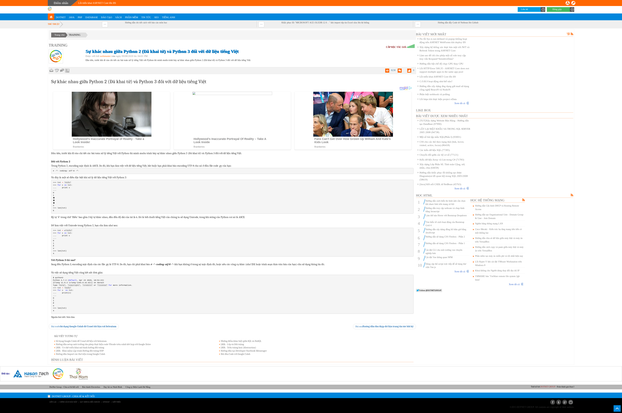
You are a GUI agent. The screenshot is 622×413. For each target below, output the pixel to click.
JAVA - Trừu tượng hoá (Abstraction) (238, 347)
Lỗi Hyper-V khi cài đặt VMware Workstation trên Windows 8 (498, 263)
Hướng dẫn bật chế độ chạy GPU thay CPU (441, 63)
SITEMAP (106, 402)
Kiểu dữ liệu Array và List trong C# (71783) (442, 159)
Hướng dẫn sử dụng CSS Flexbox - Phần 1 (445, 243)
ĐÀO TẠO (106, 17)
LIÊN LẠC (53, 402)
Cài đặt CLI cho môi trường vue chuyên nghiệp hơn (444, 251)
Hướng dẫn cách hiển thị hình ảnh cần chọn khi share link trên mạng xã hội (445, 202)
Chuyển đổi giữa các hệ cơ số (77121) (439, 154)
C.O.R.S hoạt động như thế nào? (436, 81)
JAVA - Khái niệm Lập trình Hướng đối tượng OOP (80, 350)
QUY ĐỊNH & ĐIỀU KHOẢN (90, 402)
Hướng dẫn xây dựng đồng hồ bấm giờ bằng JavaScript (446, 231)
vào (113, 56)
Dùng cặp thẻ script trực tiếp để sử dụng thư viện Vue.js (446, 265)
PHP (80, 17)
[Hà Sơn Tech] (30, 373)
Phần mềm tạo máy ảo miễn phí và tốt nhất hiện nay (499, 256)
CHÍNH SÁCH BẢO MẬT (68, 402)
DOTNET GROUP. (552, 387)
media (570, 402)
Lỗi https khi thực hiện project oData (438, 99)
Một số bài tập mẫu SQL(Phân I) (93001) (440, 137)
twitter (558, 402)
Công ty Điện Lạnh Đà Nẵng (137, 387)
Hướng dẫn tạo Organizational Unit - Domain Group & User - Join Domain (499, 216)
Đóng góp (557, 9)
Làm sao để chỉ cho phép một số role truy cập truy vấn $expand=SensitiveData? (443, 57)
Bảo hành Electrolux (91, 387)
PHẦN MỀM (131, 17)
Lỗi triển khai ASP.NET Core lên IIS (97, 3)
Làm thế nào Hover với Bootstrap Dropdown (446, 215)
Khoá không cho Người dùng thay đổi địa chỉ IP (497, 270)
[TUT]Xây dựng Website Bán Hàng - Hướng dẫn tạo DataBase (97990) (444, 122)
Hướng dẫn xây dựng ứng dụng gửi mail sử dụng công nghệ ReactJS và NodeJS (444, 88)
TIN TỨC (146, 17)
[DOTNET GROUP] (51, 16)
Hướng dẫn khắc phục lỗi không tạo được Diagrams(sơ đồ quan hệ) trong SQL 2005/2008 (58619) (444, 176)
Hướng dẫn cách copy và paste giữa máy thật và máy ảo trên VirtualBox (499, 249)
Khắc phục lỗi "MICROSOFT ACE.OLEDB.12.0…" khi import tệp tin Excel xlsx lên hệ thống (325, 22)
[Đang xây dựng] (62, 71)
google (564, 402)
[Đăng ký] (568, 3)
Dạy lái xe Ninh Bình (113, 387)
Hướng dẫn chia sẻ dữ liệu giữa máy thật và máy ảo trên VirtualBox (499, 240)
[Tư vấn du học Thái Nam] (77, 373)
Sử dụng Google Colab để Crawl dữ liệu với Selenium (81, 341)
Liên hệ (524, 9)
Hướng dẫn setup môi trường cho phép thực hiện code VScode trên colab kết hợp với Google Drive (103, 344)
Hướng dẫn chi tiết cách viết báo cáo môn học (146, 22)
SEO (156, 17)
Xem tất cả (459, 103)
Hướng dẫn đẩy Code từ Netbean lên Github (458, 22)
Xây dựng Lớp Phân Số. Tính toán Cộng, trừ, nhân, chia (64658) (442, 166)
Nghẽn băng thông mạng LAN (489, 223)
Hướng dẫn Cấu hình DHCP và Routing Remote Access (497, 208)
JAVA (72, 17)
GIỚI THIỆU (116, 402)
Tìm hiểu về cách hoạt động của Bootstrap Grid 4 (445, 224)
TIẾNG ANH (168, 17)
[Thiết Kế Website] (56, 373)
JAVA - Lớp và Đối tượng (232, 344)
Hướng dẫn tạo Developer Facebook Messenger (244, 350)
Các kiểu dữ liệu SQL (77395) (435, 150)
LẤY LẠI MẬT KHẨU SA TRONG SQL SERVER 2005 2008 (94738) (445, 131)
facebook (552, 402)
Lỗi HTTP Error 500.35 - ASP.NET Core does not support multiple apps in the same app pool (444, 70)
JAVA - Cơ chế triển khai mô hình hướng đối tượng (80, 347)
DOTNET (61, 17)
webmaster (105, 56)
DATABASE (91, 17)
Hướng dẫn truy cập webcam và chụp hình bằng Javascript (445, 210)
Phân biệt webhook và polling (435, 94)
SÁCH (118, 17)
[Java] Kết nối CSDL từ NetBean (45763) (440, 184)
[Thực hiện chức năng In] (57, 70)
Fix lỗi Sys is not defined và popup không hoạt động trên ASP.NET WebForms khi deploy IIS (443, 41)
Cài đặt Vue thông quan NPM (439, 257)
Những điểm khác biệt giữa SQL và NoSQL (241, 341)
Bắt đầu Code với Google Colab (235, 354)
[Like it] (409, 71)
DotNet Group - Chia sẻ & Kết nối (64, 387)
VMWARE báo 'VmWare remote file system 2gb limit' (497, 278)
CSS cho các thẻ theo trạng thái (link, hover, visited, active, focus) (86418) (442, 144)
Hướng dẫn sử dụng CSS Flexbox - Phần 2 (445, 237)
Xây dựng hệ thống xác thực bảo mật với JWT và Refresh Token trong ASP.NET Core (444, 49)
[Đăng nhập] (573, 3)
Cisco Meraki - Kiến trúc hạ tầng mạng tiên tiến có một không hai (498, 231)
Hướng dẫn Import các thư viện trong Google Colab (80, 354)
